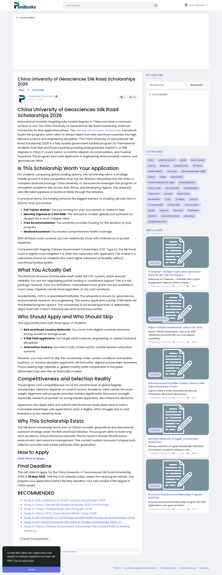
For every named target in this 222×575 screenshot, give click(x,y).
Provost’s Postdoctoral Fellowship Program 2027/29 (175, 496)
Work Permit (155, 171)
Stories (180, 199)
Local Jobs (154, 188)
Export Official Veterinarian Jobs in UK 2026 (175, 327)
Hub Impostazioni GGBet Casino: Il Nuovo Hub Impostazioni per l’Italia (176, 385)
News (163, 177)
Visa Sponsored (170, 216)
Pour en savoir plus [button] (23, 560)
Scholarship (38, 90)
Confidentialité (168, 568)
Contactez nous (188, 568)
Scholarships (187, 182)
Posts (151, 165)
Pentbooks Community (41, 96)
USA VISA (172, 171)
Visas (183, 160)
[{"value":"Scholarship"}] (34, 539)
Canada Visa (181, 165)
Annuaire (204, 568)
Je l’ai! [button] (31, 569)
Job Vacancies (167, 160)
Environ (118, 568)
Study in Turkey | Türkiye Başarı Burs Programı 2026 (58, 509)
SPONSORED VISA (157, 221)
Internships (191, 188)
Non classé (197, 160)
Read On (164, 165)
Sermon (164, 210)
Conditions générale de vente (141, 568)
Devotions (183, 193)
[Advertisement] (106, 45)
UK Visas (197, 165)
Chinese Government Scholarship (98, 130)
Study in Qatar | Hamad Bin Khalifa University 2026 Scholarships (67, 505)
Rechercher (197, 85)
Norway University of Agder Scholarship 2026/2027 (173, 440)
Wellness (189, 216)
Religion (178, 210)
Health (193, 199)
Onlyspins (176, 177)
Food (168, 199)
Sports (152, 216)
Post (151, 160)
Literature (173, 205)
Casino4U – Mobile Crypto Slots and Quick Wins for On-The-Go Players (174, 273)
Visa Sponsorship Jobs (161, 182)
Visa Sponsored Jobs (193, 171)
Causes (168, 193)
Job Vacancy (191, 205)
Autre (151, 210)
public (151, 177)
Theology (153, 193)
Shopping (193, 210)
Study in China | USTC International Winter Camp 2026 (60, 513)
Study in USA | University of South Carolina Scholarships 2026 (65, 500)
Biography (154, 199)
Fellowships (172, 188)
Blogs (21, 90)
